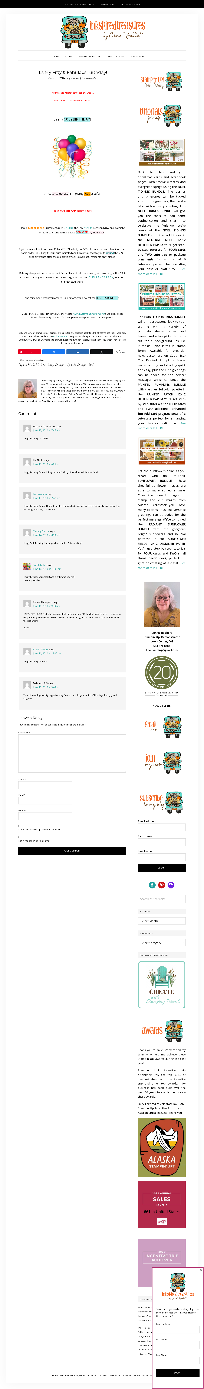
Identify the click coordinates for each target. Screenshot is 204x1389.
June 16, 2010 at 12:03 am (47, 569)
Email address (147, 821)
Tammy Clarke (41, 531)
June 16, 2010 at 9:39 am (46, 606)
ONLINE (68, 228)
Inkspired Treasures (102, 32)
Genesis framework (110, 1375)
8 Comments (89, 78)
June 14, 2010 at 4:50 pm (46, 535)
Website (22, 810)
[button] (150, 54)
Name (22, 779)
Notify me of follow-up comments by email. (39, 829)
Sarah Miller (40, 565)
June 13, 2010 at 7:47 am (46, 430)
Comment (24, 732)
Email (21, 795)
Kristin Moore (41, 649)
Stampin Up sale (65, 364)
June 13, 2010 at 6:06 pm (46, 464)
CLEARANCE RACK (101, 277)
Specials (39, 360)
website (88, 228)
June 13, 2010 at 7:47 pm (46, 498)
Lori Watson (40, 494)
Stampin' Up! (85, 364)
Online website (60, 336)
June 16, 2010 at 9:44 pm (46, 687)
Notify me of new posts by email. (34, 840)
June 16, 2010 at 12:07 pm (47, 653)
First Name (145, 836)
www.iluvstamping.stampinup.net (89, 313)
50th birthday (45, 364)
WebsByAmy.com (144, 1375)
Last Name (145, 851)
